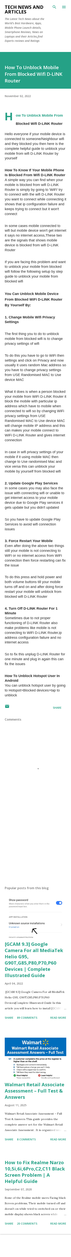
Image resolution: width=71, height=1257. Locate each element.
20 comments (27, 1223)
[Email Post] (7, 707)
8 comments (26, 1139)
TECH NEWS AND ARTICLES (24, 9)
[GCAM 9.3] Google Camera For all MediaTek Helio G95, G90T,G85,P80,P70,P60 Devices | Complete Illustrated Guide (34, 959)
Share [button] (57, 707)
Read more (58, 1017)
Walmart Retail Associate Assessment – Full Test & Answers (34, 1090)
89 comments (27, 1017)
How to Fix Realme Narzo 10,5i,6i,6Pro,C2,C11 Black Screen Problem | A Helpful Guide (35, 1171)
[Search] (54, 7)
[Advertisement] (35, 849)
